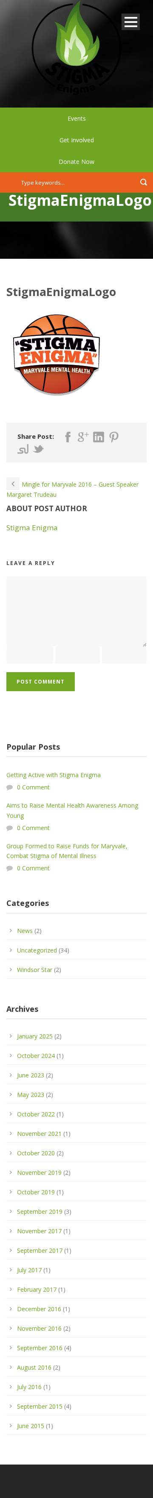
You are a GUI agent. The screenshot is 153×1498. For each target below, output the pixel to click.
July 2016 (29, 1387)
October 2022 (36, 1114)
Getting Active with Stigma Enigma (53, 775)
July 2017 (29, 1270)
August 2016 (34, 1367)
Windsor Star (34, 970)
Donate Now (76, 162)
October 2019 (36, 1192)
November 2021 (39, 1134)
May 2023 (30, 1095)
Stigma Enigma (32, 527)
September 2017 (39, 1250)
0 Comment (33, 787)
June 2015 (30, 1426)
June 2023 (30, 1075)
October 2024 (36, 1056)
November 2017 (39, 1231)
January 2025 (35, 1036)
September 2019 (39, 1211)
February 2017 (37, 1289)
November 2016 (39, 1328)
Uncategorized (37, 950)
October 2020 (36, 1153)
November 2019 (39, 1172)
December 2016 (39, 1309)
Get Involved (77, 140)
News (25, 931)
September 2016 (39, 1348)
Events (77, 118)
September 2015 (39, 1406)
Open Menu (131, 22)
